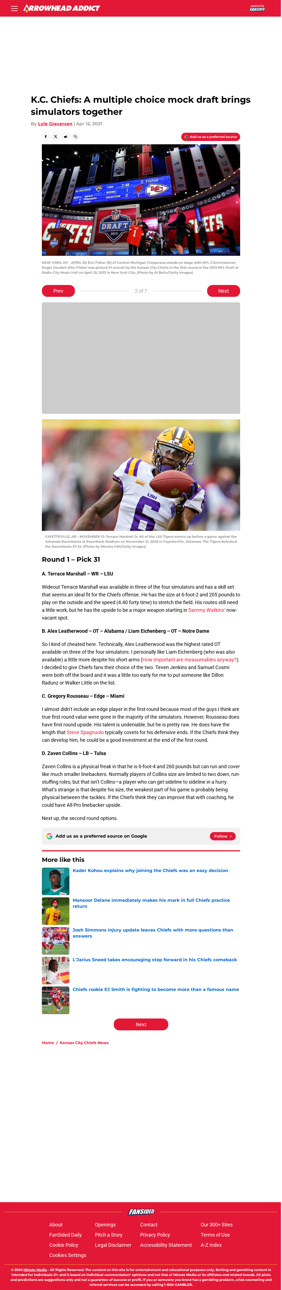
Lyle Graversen (55, 123)
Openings (105, 1224)
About (56, 1224)
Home (48, 1042)
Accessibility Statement (166, 1245)
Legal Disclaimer (113, 1245)
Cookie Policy (63, 1245)
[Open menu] (14, 8)
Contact (149, 1224)
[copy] (75, 136)
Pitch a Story (109, 1235)
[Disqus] (152, 1123)
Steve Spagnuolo (85, 732)
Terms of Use (215, 1235)
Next (223, 291)
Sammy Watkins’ (206, 610)
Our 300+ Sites (217, 1224)
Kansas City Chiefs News (84, 1042)
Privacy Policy (155, 1235)
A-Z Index (211, 1245)
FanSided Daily (65, 1235)
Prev (58, 291)
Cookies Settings (67, 1255)
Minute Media (35, 1270)
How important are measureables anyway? (189, 659)
